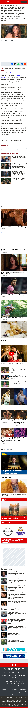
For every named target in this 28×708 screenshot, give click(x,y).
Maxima (20, 686)
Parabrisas (17, 675)
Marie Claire (21, 673)
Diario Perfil (7, 673)
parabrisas (14, 523)
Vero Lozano (5, 148)
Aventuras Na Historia (10, 683)
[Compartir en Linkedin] (22, 64)
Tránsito (14, 694)
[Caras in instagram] (5, 669)
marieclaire (14, 478)
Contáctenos (23, 689)
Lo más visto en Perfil (10, 609)
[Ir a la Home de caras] (6, 2)
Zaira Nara (13, 73)
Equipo (10, 692)
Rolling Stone (20, 683)
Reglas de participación (20, 692)
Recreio (15, 686)
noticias (14, 454)
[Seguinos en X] (12, 669)
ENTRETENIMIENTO (5, 5)
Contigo (20, 681)
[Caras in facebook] (9, 669)
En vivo (24, 2)
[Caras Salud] (14, 651)
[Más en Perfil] (9, 450)
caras (14, 500)
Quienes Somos (14, 689)
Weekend (9, 675)
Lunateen (23, 675)
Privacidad (4, 692)
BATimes (14, 677)
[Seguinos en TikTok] (16, 669)
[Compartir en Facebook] (12, 64)
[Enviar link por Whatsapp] (18, 64)
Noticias (14, 673)
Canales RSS (5, 689)
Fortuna (4, 675)
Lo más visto (6, 569)
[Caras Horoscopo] (14, 657)
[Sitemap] (23, 669)
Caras (15, 681)
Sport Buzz (8, 686)
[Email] (25, 64)
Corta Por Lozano (22, 148)
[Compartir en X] (15, 64)
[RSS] (19, 669)
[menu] (2, 2)
